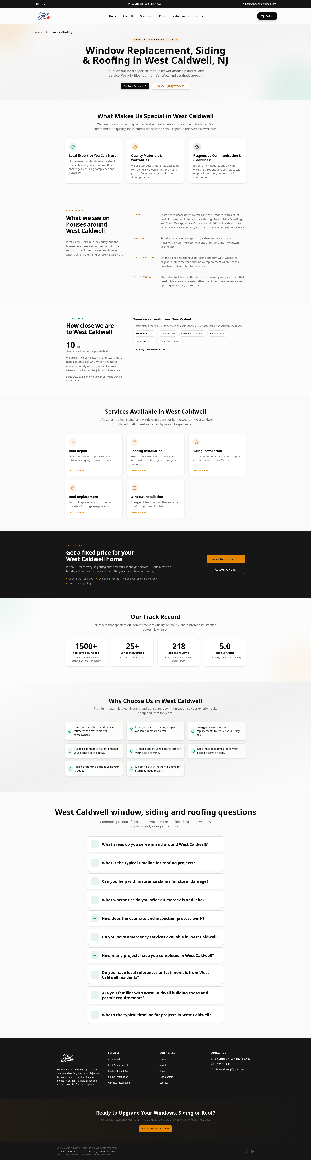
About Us (128, 16)
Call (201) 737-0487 (172, 86)
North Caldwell (192, 333)
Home (113, 16)
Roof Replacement (118, 1065)
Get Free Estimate (133, 86)
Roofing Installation (118, 1070)
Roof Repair (114, 1059)
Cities (162, 16)
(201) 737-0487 (228, 569)
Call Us (269, 16)
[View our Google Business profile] (252, 1151)
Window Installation (119, 1082)
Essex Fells (145, 333)
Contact (199, 16)
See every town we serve (147, 349)
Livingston (144, 340)
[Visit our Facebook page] (37, 4)
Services (145, 16)
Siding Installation (118, 1076)
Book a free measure (224, 559)
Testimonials (180, 16)
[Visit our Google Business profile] (43, 4)
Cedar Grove (169, 340)
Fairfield (217, 333)
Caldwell (167, 333)
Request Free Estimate (153, 1128)
